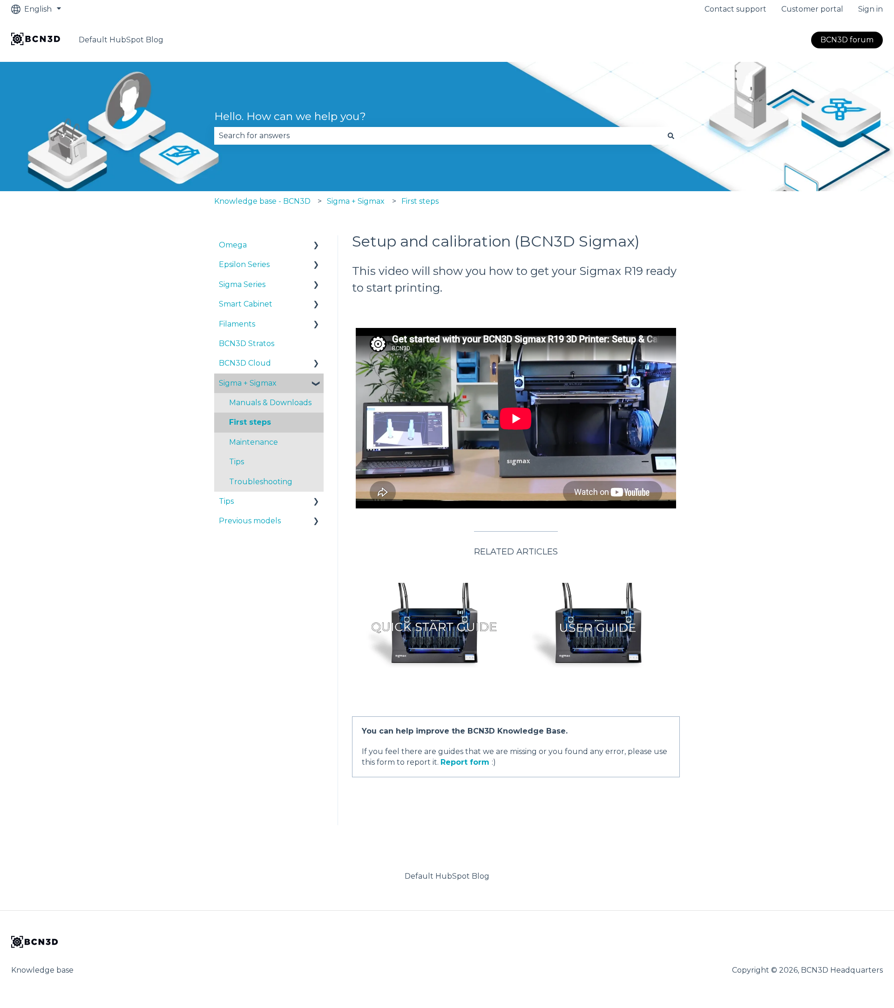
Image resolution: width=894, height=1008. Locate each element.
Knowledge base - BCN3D (262, 201)
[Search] (671, 136)
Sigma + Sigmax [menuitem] (248, 383)
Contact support (735, 9)
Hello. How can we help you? (290, 116)
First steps (420, 201)
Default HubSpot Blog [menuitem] (447, 876)
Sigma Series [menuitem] (242, 284)
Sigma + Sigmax (356, 201)
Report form (464, 762)
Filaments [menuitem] (237, 324)
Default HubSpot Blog (121, 39)
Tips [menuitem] (236, 461)
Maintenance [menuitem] (253, 442)
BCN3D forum (847, 39)
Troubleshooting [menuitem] (260, 481)
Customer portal (812, 9)
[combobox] (438, 136)
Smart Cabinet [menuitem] (245, 304)
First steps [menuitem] (250, 422)
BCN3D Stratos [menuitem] (246, 343)
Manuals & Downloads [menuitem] (270, 402)
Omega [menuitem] (233, 244)
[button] (316, 245)
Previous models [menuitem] (250, 520)
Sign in (870, 9)
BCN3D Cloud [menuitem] (245, 363)
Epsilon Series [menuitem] (244, 264)
